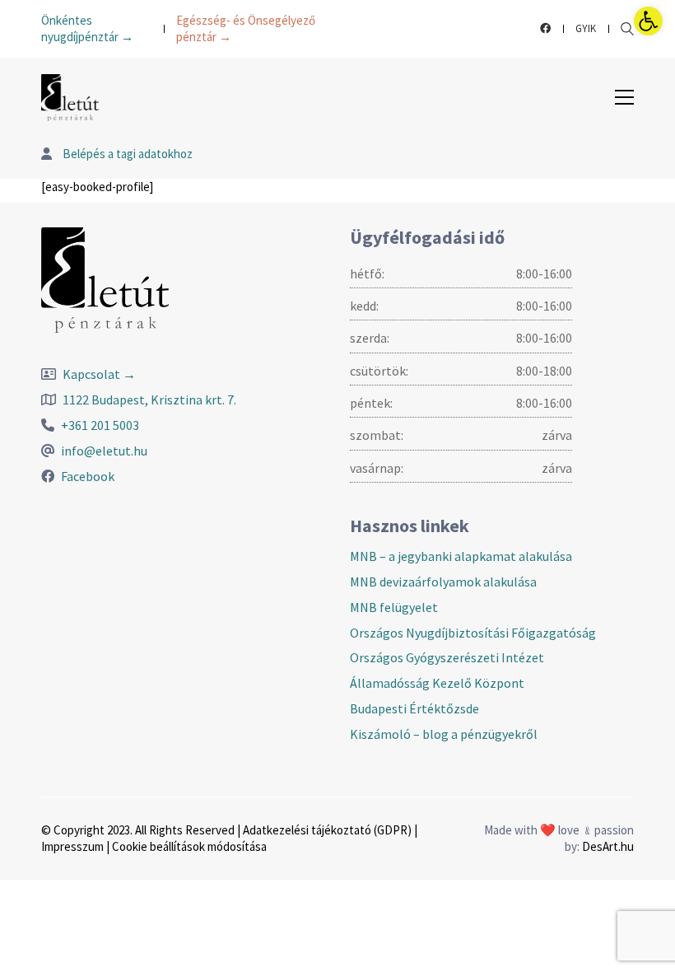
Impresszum (72, 846)
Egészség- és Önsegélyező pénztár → (245, 28)
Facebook (87, 476)
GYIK (585, 28)
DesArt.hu (608, 846)
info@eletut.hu (104, 450)
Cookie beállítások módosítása (189, 846)
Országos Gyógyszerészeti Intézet (447, 657)
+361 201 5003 (100, 425)
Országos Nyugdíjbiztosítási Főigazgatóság (473, 632)
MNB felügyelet (394, 607)
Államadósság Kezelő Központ (437, 683)
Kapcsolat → (99, 374)
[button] (648, 21)
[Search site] (627, 30)
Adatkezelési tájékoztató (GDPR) (327, 830)
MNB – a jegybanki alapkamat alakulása (461, 556)
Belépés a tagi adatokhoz (126, 153)
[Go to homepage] (70, 97)
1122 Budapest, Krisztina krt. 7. (149, 399)
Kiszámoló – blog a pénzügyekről (444, 734)
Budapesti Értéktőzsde (414, 708)
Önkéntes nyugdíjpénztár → (87, 28)
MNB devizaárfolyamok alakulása (443, 581)
